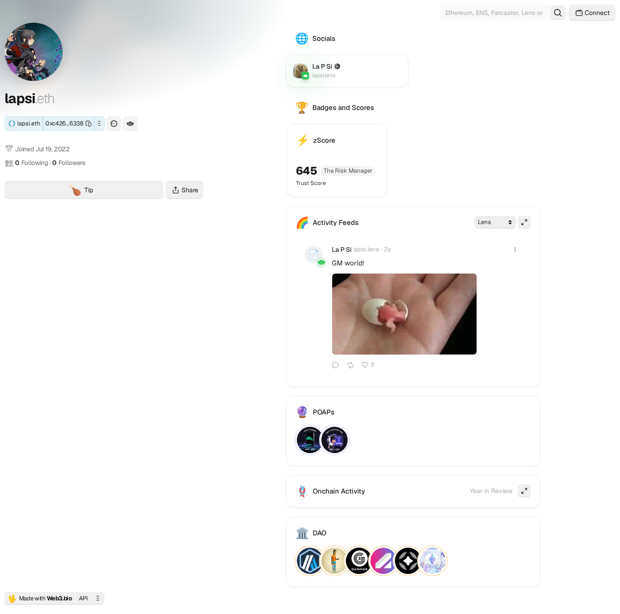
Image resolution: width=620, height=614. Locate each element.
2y (387, 249)
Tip (116, 191)
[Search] (558, 12)
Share (190, 190)
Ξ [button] (99, 123)
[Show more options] (515, 249)
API (83, 598)
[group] (404, 314)
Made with (40, 599)
